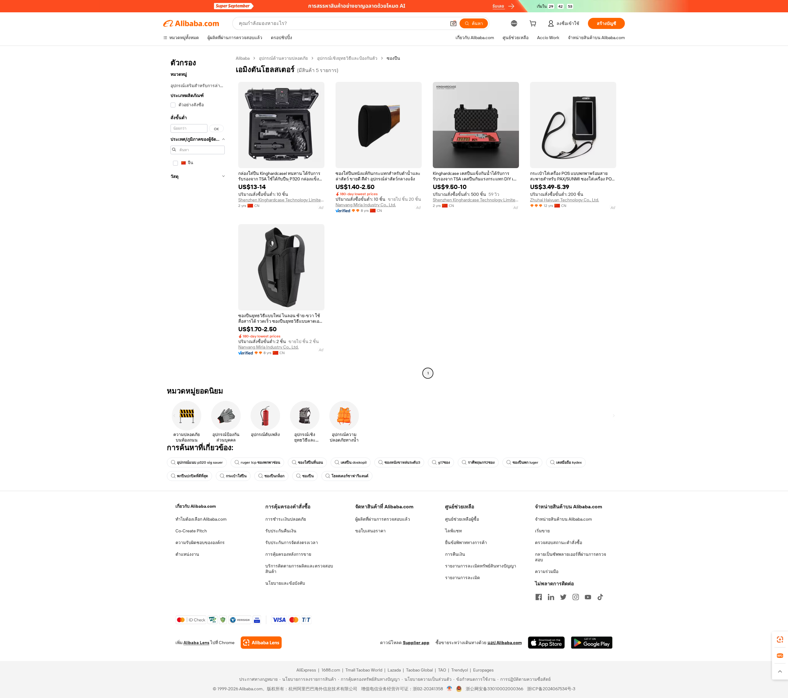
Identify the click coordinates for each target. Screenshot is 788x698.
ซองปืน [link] (393, 58)
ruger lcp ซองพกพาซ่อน (260, 462)
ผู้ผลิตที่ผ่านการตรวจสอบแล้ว (382, 519)
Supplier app (416, 642)
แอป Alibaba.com (505, 642)
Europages (483, 670)
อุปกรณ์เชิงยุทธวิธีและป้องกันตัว (347, 58)
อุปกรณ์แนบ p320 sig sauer (200, 462)
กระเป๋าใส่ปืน (236, 476)
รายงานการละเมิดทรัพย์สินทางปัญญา (480, 565)
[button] (453, 23)
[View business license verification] (449, 689)
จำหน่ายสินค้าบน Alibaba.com (563, 519)
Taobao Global (419, 670)
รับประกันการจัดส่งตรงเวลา (291, 542)
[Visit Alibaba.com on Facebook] (538, 597)
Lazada (394, 670)
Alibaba (243, 58)
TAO (442, 670)
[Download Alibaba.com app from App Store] (546, 642)
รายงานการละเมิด (462, 577)
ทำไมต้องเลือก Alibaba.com (201, 519)
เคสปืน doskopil (354, 462)
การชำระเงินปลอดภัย (285, 519)
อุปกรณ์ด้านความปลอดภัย (283, 58)
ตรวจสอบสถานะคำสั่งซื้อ (558, 542)
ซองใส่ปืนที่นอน (310, 462)
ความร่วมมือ (546, 571)
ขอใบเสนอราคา (370, 530)
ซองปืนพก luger (525, 462)
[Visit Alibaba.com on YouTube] (588, 597)
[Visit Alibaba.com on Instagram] (575, 597)
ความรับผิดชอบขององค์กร (200, 542)
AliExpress (306, 670)
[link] (780, 639)
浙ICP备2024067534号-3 (551, 688)
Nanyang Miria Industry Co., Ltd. (366, 204)
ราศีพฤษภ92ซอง (481, 462)
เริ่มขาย (542, 530)
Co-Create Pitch (191, 530)
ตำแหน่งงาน (187, 554)
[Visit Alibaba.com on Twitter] (563, 597)
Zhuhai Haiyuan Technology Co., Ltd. (564, 199)
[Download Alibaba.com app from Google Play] (592, 642)
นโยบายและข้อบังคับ (285, 583)
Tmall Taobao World (363, 670)
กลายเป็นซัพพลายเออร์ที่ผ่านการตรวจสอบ (570, 557)
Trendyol (459, 670)
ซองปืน (308, 476)
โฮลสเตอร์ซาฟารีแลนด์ (350, 476)
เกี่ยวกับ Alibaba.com (195, 506)
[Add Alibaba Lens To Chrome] (261, 642)
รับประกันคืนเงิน (280, 530)
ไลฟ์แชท (453, 530)
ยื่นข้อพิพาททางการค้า (466, 542)
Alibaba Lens (196, 642)
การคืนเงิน (455, 554)
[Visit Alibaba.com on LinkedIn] (551, 597)
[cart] (534, 24)
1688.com (330, 670)
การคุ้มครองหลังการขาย (288, 554)
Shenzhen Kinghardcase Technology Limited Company (281, 199)
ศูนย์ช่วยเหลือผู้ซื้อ (462, 519)
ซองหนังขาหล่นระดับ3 (402, 462)
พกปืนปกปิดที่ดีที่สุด (192, 476)
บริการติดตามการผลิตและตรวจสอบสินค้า (299, 568)
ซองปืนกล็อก (274, 476)
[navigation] (197, 216)
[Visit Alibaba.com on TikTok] (600, 597)
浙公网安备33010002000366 (494, 688)
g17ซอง (444, 462)
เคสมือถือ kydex (569, 462)
